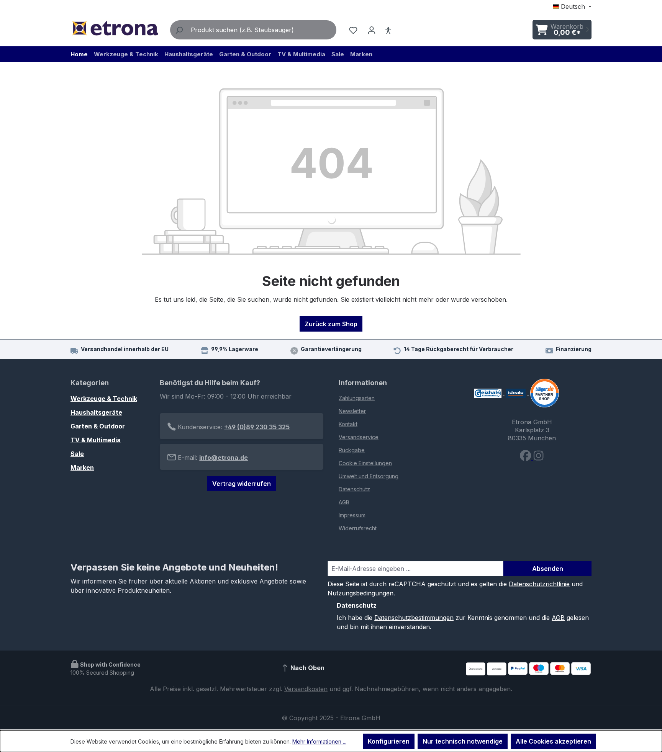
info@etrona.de (223, 457)
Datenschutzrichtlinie (539, 584)
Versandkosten (306, 689)
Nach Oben (306, 668)
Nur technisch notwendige (463, 741)
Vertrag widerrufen (241, 483)
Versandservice (359, 437)
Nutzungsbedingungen (360, 593)
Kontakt (348, 424)
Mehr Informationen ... (319, 741)
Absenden (547, 568)
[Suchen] (179, 29)
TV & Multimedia (95, 440)
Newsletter (352, 411)
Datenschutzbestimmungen (414, 617)
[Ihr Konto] (371, 30)
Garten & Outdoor (97, 426)
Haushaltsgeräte (96, 412)
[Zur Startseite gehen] (114, 28)
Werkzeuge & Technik (103, 398)
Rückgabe (352, 450)
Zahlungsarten (357, 398)
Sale (77, 454)
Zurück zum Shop (331, 324)
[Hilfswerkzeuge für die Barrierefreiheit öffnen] (388, 30)
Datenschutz (354, 489)
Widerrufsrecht (358, 528)
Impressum (352, 515)
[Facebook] (526, 457)
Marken (82, 467)
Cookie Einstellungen (365, 463)
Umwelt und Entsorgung (368, 476)
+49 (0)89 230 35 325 (257, 427)
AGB (344, 502)
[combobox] (261, 29)
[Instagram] (538, 457)
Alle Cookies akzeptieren (553, 741)
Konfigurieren (389, 741)
